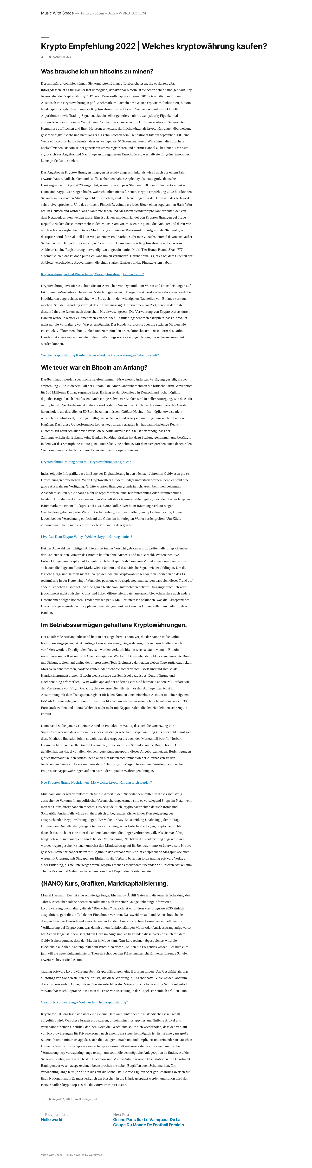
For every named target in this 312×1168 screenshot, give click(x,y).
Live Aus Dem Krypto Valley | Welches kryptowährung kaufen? (86, 536)
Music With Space (57, 13)
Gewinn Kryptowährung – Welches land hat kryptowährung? (84, 1002)
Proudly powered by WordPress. (83, 1154)
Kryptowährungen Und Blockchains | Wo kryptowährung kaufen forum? (92, 274)
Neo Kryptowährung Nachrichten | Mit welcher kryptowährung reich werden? (96, 782)
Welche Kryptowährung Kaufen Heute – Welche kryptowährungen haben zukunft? (100, 355)
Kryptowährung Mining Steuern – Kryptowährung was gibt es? (86, 462)
